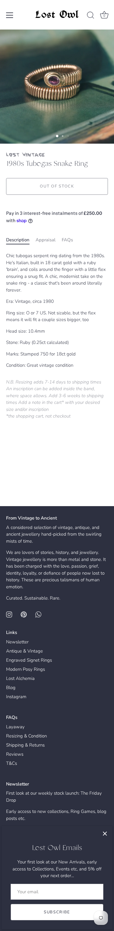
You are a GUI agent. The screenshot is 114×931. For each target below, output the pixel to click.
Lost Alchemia (20, 678)
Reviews (14, 754)
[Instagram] (9, 614)
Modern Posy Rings (25, 669)
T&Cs (11, 763)
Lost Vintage (25, 154)
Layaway (15, 727)
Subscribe (57, 912)
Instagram (16, 697)
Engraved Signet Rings (29, 660)
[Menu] (9, 15)
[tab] (21, 239)
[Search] (90, 16)
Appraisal (46, 240)
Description (17, 240)
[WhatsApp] (38, 614)
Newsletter (17, 642)
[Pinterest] (24, 614)
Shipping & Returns (25, 745)
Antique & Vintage (24, 651)
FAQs (67, 240)
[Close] (105, 833)
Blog (11, 687)
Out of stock (57, 186)
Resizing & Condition (26, 736)
